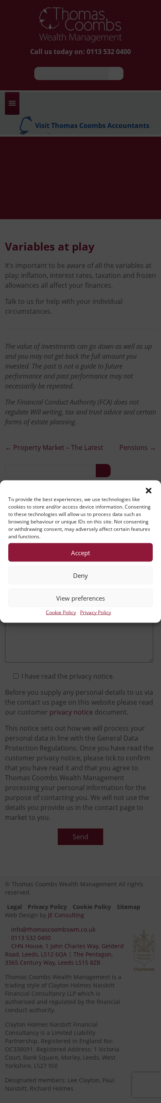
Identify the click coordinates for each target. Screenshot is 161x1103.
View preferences (80, 598)
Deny (80, 575)
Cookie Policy (61, 612)
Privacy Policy (95, 612)
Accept (80, 552)
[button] (148, 491)
